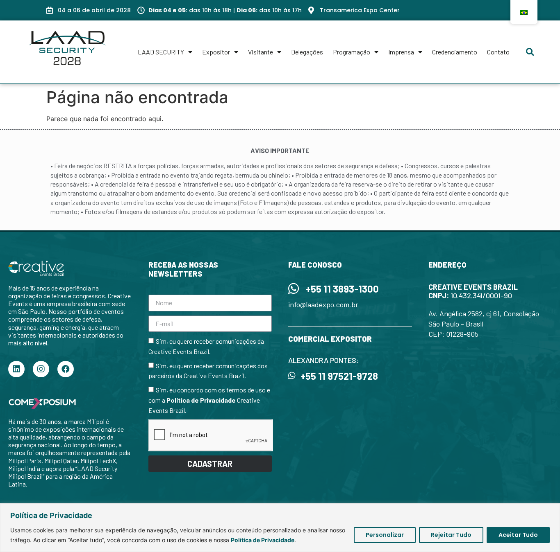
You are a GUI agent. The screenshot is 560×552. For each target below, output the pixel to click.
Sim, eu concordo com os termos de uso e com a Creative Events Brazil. (209, 400)
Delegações (307, 52)
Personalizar (385, 535)
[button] (530, 52)
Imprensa (401, 52)
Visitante (260, 52)
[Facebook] (65, 369)
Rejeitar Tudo (451, 535)
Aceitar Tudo (518, 535)
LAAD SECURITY (161, 52)
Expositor (216, 52)
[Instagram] (41, 369)
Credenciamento (454, 52)
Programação (351, 52)
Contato (498, 52)
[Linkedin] (16, 369)
